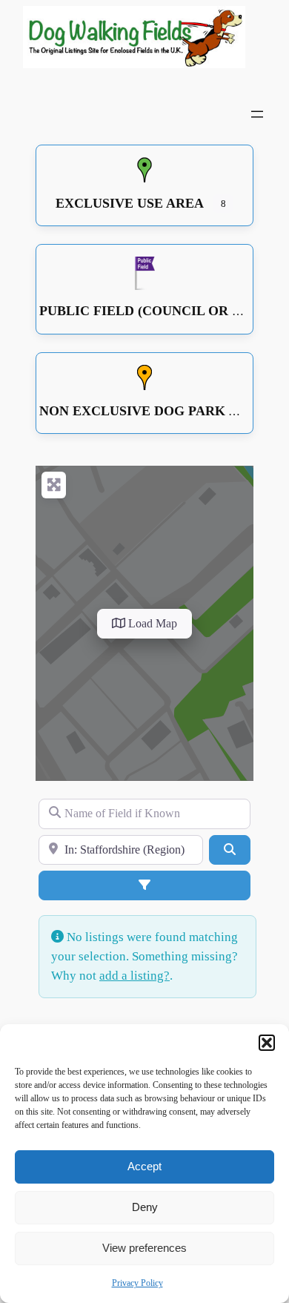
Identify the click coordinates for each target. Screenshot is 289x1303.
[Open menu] (257, 114)
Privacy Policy (137, 1283)
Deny (145, 1207)
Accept (144, 1166)
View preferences (144, 1247)
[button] (266, 1042)
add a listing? (134, 976)
